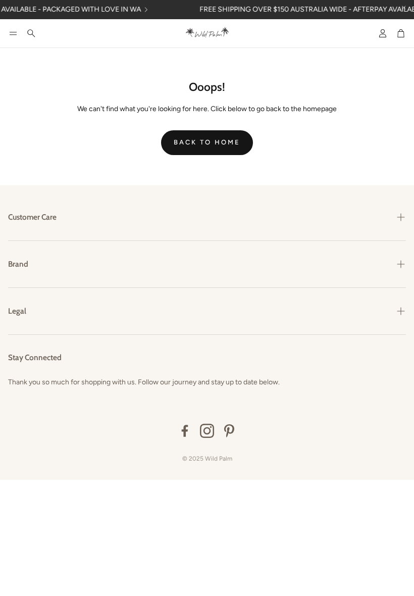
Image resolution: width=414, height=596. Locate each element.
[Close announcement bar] (403, 7)
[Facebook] (185, 431)
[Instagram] (207, 431)
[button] (13, 33)
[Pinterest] (229, 431)
